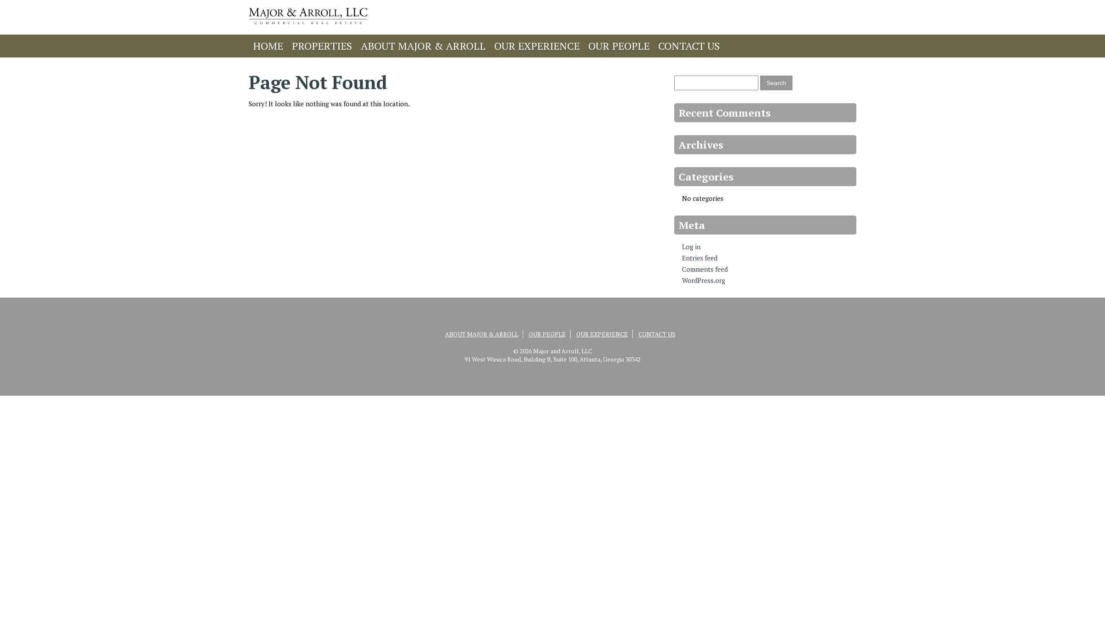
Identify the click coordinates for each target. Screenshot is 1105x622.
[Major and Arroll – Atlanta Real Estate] (308, 26)
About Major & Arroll (423, 46)
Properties (322, 46)
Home (268, 46)
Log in (691, 246)
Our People (619, 46)
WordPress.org (703, 280)
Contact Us (689, 46)
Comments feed (705, 269)
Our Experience (537, 46)
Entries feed (699, 258)
